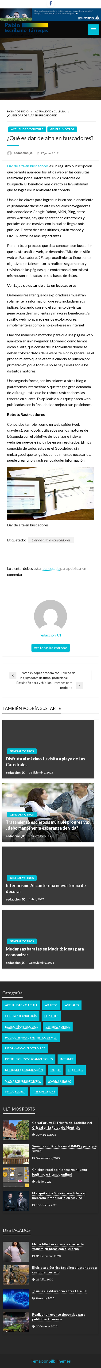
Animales (72, 1005)
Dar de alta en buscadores (28, 166)
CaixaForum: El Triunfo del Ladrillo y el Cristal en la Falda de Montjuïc (62, 1125)
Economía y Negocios (21, 1026)
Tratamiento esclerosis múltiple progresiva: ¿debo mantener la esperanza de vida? (47, 825)
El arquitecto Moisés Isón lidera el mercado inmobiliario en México (58, 1195)
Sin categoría (15, 1091)
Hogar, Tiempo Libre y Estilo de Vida (31, 1037)
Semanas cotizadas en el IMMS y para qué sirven (64, 1148)
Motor (55, 1070)
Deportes (51, 1016)
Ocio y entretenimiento (23, 1080)
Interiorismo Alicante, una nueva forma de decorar (46, 888)
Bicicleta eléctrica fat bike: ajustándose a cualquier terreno (64, 1269)
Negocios (75, 1070)
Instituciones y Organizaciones (29, 1059)
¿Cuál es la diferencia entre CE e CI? (59, 1291)
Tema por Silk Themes (51, 1361)
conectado (51, 568)
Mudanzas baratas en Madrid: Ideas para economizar (45, 951)
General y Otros (62, 129)
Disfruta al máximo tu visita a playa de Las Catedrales (45, 761)
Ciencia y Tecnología (21, 1016)
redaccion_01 (24, 153)
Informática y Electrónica (25, 1048)
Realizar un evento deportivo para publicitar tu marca (58, 1316)
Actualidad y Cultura (50, 111)
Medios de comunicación (24, 1070)
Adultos (51, 1005)
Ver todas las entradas (50, 648)
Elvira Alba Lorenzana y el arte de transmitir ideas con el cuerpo (58, 1246)
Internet (67, 1059)
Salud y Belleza (59, 1080)
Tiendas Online (44, 1091)
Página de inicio (17, 111)
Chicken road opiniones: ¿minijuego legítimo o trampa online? (59, 1172)
